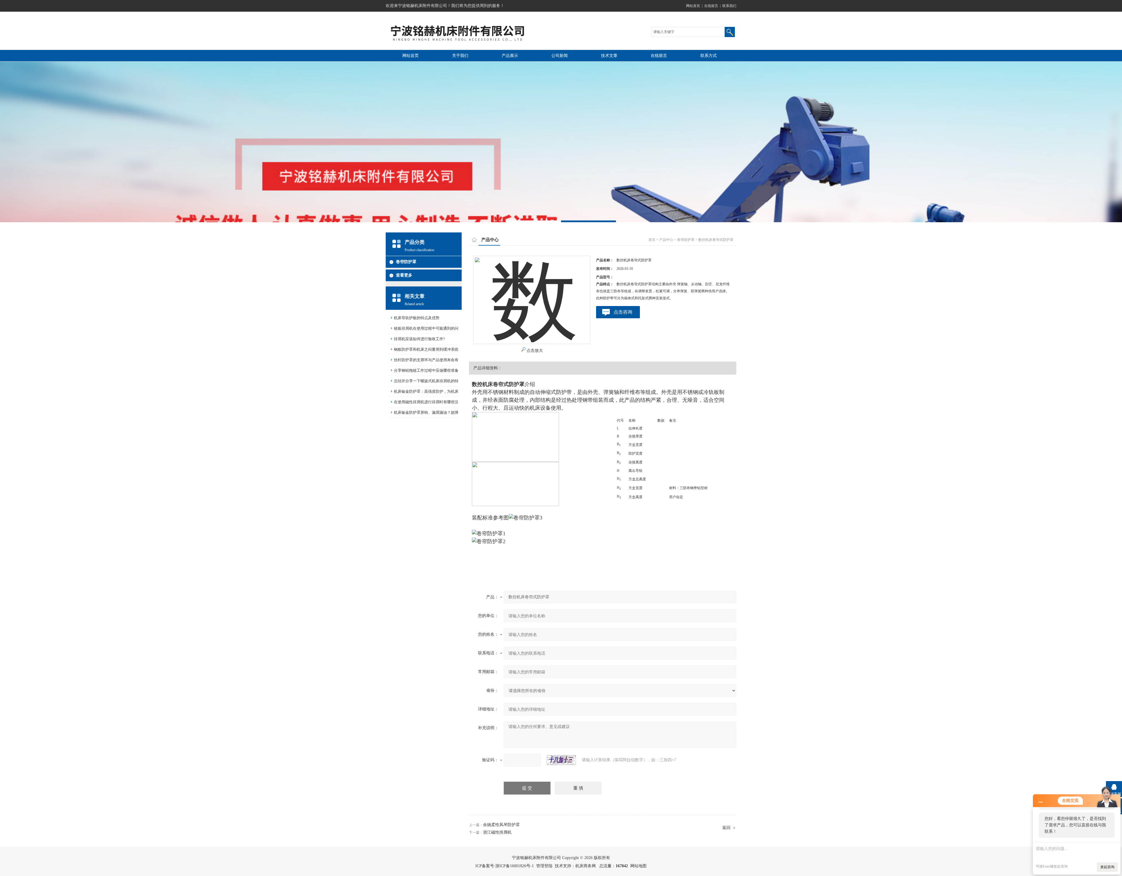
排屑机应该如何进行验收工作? (419, 339)
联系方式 (708, 55)
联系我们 (729, 6)
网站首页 (693, 6)
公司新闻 (559, 55)
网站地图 (638, 866)
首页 (651, 240)
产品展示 (510, 55)
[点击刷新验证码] (561, 760)
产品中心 (666, 240)
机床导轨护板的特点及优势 (416, 318)
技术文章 (609, 55)
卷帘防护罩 (406, 262)
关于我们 (460, 55)
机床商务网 (585, 866)
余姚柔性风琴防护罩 (501, 825)
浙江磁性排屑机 (497, 832)
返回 (726, 827)
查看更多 (404, 275)
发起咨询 (1107, 867)
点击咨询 (623, 312)
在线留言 (711, 6)
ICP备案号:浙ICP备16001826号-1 (504, 866)
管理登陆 (544, 866)
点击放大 (535, 350)
